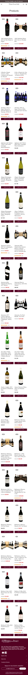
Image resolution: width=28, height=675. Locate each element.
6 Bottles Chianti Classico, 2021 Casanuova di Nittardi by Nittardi (7, 74)
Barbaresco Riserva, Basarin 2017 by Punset (21, 525)
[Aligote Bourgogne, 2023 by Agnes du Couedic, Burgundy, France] (7, 165)
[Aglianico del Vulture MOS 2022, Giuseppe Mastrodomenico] (21, 131)
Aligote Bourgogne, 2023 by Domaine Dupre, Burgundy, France (20, 179)
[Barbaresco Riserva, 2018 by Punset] (7, 513)
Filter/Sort (14, 15)
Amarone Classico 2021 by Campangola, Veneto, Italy (7, 247)
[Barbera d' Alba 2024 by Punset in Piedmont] (21, 579)
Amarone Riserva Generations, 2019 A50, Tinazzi (21, 284)
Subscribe (22, 668)
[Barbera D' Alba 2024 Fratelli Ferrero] (7, 613)
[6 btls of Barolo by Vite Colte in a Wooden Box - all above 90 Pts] (21, 60)
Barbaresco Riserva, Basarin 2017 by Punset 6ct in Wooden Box (7, 557)
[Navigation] (1, 4)
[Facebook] (6, 653)
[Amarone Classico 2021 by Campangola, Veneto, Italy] (7, 234)
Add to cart (7, 48)
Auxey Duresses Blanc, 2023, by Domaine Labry (21, 388)
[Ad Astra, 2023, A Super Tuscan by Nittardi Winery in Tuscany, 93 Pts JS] (7, 96)
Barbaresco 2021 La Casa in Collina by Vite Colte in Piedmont (7, 491)
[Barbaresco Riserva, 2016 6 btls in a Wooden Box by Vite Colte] (21, 477)
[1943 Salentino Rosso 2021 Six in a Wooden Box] (21, 27)
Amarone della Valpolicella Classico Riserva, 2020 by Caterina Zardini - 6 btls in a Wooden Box (20, 248)
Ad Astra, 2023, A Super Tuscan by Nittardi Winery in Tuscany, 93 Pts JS (6, 110)
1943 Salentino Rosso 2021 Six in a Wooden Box (20, 40)
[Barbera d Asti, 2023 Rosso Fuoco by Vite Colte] (7, 579)
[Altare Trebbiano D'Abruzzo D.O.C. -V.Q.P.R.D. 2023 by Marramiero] (21, 199)
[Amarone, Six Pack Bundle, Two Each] (21, 303)
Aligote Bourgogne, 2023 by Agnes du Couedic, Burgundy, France (6, 179)
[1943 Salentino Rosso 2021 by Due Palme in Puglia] (7, 27)
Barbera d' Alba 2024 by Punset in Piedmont (20, 591)
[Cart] (26, 4)
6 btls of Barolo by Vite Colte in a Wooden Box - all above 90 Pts (21, 74)
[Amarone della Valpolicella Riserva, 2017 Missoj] (7, 270)
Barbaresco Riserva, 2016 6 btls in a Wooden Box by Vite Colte (20, 491)
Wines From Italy (14, 4)
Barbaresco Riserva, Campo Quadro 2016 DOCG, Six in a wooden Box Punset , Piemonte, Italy (6, 456)
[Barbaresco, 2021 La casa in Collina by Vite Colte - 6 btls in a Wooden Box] (21, 544)
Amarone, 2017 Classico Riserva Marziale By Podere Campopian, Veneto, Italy (6, 317)
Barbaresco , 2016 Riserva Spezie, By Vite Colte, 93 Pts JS (20, 455)
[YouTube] (3, 653)
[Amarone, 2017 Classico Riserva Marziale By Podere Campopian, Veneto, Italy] (7, 303)
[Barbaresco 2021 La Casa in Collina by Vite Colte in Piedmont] (7, 477)
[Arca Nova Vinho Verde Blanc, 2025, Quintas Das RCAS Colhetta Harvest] (7, 340)
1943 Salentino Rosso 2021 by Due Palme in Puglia (7, 40)
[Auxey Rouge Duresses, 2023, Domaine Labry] (7, 408)
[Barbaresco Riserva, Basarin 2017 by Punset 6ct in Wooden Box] (7, 544)
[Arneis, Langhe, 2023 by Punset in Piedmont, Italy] (7, 375)
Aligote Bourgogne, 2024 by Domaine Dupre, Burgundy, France (6, 213)
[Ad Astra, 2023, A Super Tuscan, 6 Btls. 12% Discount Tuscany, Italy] (21, 96)
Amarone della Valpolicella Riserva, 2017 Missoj (6, 284)
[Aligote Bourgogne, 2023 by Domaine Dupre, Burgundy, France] (21, 165)
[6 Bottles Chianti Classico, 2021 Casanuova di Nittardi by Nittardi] (7, 60)
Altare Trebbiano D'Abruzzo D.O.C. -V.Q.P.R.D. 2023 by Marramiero (20, 213)
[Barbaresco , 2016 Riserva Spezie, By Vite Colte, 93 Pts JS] (21, 442)
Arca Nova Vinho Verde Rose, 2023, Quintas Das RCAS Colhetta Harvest (20, 354)
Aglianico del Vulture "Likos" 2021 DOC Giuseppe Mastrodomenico (6, 145)
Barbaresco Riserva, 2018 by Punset (6, 525)
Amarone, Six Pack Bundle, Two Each (20, 315)
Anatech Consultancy (19, 673)
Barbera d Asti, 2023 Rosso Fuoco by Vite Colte (6, 592)
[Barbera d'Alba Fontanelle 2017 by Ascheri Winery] (21, 613)
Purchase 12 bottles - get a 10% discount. (14, 1)
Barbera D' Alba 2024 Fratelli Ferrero (6, 625)
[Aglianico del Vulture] (7, 131)
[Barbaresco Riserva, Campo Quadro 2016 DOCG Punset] (21, 408)
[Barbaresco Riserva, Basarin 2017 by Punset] (21, 513)
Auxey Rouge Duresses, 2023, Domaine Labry (5, 421)
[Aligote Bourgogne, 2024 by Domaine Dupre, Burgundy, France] (7, 199)
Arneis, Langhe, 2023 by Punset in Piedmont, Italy (7, 388)
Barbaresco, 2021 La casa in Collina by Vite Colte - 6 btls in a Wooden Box (21, 558)
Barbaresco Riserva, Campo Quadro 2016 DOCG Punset (20, 421)
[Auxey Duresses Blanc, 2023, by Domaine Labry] (21, 375)
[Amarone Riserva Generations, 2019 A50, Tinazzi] (21, 270)
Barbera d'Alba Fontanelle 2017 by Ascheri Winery (20, 626)
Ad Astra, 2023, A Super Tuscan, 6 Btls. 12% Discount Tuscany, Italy (21, 110)
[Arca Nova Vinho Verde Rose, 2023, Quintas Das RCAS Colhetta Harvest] (21, 340)
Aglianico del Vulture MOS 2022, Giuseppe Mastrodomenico (20, 144)
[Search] (23, 4)
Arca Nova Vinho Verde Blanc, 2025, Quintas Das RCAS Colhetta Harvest (6, 354)
